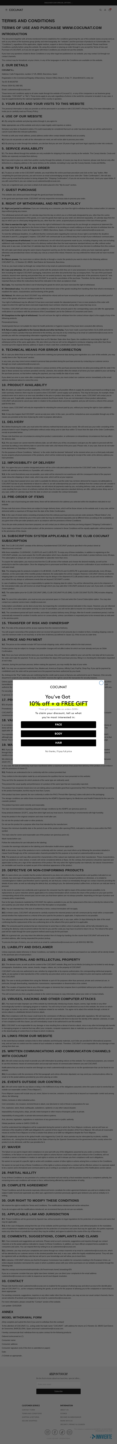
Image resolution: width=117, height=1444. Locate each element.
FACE (58, 724)
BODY (58, 733)
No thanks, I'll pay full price (58, 751)
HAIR (58, 743)
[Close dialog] (101, 683)
